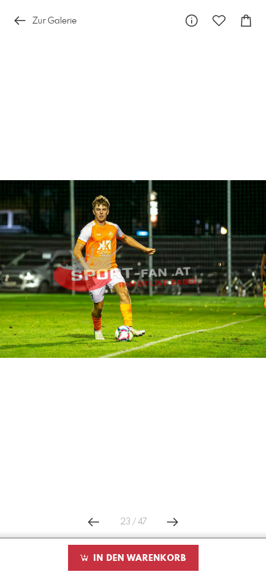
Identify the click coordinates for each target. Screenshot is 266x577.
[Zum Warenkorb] (246, 20)
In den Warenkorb (138, 558)
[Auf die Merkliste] (219, 20)
